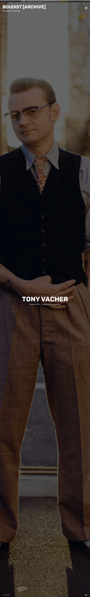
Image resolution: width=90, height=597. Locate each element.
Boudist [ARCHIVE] (24, 7)
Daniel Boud (57, 304)
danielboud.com (64, 1)
